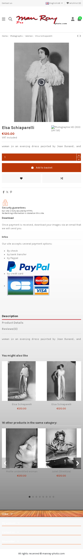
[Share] (3, 192)
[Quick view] (27, 399)
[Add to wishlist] (21, 178)
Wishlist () (75, 3)
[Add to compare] (61, 178)
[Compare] (21, 399)
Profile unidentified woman (21, 471)
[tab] (41, 329)
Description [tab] (10, 316)
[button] (29, 497)
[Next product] (80, 36)
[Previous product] (78, 36)
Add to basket (44, 167)
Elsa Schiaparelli (22, 404)
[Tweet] (7, 192)
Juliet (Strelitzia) (61, 471)
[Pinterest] (11, 192)
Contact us (7, 3)
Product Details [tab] (12, 322)
